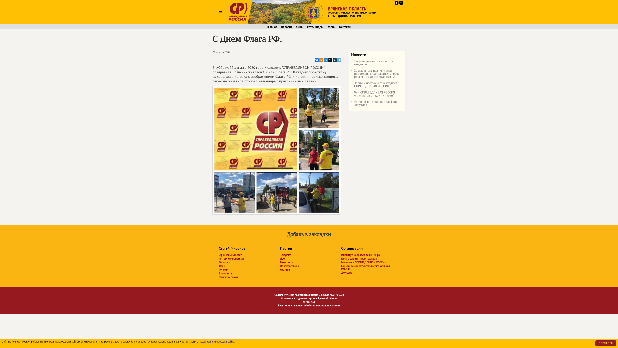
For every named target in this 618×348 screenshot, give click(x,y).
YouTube (285, 269)
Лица (299, 27)
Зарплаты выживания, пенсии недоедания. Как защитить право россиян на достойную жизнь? (375, 74)
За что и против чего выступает (374, 85)
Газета (331, 27)
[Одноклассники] (321, 60)
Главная (272, 27)
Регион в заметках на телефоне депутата (374, 103)
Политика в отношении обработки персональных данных (309, 305)
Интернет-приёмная (231, 258)
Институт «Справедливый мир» (360, 254)
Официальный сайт (230, 254)
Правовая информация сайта (216, 341)
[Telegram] (339, 60)
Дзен (222, 266)
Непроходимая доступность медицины (372, 63)
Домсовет (347, 272)
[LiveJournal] (335, 60)
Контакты (344, 27)
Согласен (606, 343)
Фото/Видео (314, 27)
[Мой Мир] (326, 60)
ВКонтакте (225, 273)
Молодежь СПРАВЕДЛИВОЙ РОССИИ (363, 262)
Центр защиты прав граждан (359, 258)
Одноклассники (228, 277)
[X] (330, 60)
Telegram (224, 262)
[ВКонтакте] (317, 60)
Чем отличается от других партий (373, 94)
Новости (286, 27)
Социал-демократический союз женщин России (365, 267)
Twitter (223, 269)
